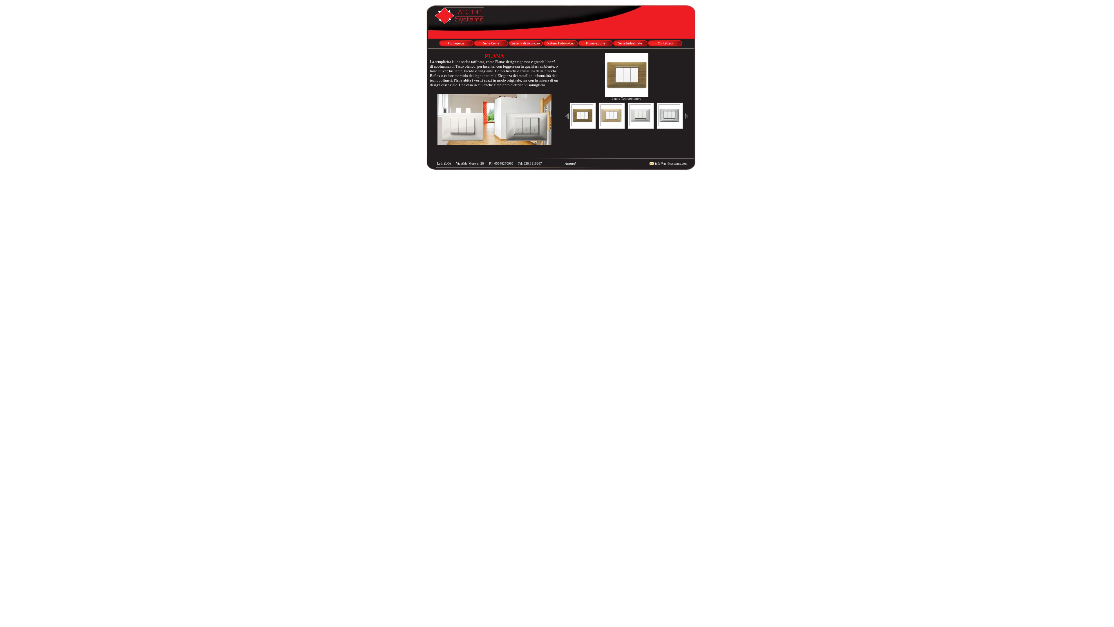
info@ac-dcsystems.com (671, 163)
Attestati (569, 163)
